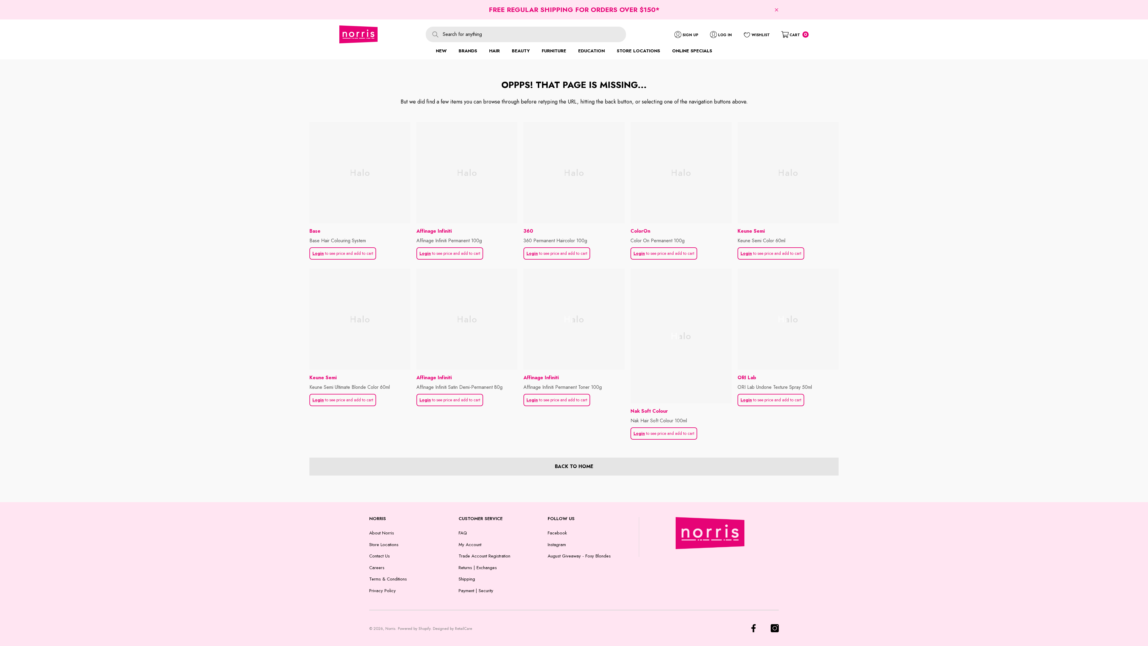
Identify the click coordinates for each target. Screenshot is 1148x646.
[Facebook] (753, 628)
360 (528, 231)
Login (318, 253)
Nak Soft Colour (649, 411)
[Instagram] (774, 628)
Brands (468, 51)
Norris (390, 628)
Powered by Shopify (414, 628)
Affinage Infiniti (434, 231)
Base (314, 231)
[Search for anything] (526, 34)
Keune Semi (751, 231)
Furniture (554, 51)
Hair (494, 51)
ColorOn (640, 231)
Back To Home (574, 466)
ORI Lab (747, 377)
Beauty (521, 51)
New (441, 51)
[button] (776, 9)
